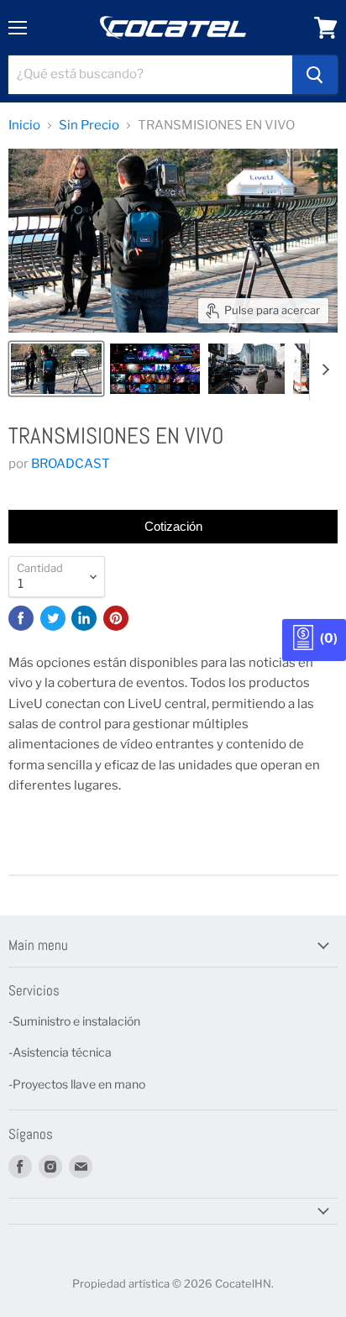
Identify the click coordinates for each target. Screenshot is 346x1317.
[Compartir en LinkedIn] (84, 618)
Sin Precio (89, 125)
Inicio (24, 125)
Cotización (173, 526)
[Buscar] (315, 74)
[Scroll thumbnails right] (322, 370)
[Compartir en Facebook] (21, 618)
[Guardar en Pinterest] (115, 618)
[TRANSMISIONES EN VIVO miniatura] (56, 369)
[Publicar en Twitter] (53, 618)
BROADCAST (70, 463)
